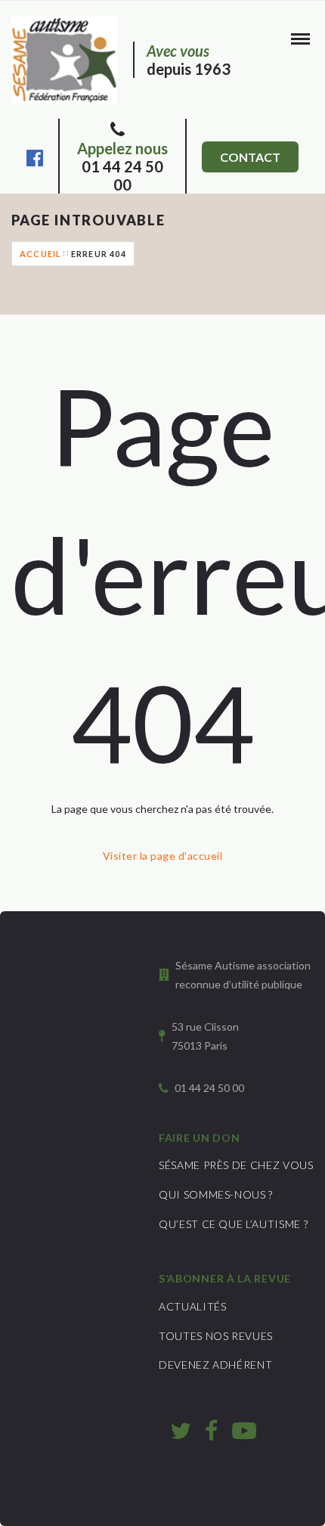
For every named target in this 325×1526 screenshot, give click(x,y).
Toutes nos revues (216, 1335)
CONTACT (250, 157)
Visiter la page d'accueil (162, 855)
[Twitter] (180, 1430)
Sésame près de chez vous (236, 1164)
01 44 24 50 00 (122, 166)
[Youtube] (244, 1430)
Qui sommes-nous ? (216, 1194)
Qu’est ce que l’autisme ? (233, 1223)
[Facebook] (34, 156)
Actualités (193, 1306)
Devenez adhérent (215, 1364)
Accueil (40, 254)
